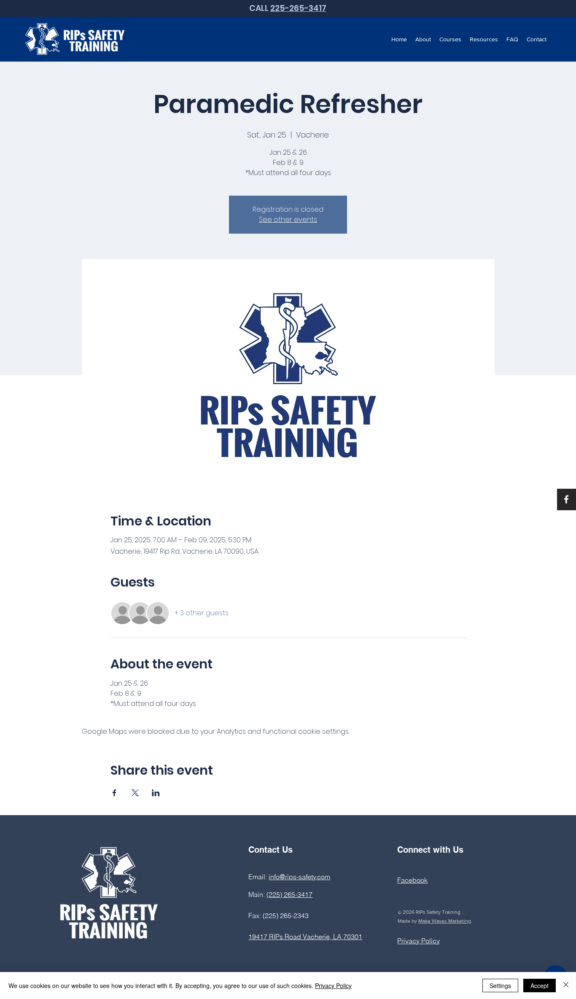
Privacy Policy (333, 985)
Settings (500, 985)
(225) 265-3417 (289, 894)
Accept (539, 985)
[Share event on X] (135, 792)
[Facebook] (566, 499)
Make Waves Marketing (444, 921)
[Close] (566, 985)
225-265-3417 (298, 8)
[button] (423, 39)
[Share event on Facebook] (114, 792)
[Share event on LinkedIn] (156, 792)
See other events (288, 219)
